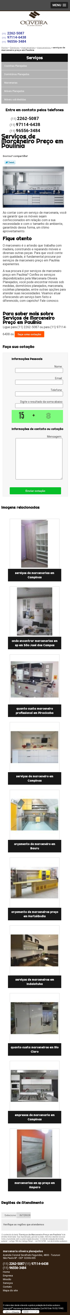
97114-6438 (16, 37)
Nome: (58, 366)
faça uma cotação (29, 334)
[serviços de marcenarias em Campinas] (34, 544)
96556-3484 (16, 41)
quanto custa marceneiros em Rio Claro (35, 1049)
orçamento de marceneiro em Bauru (34, 846)
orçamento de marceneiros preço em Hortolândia (34, 914)
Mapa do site (10, 1290)
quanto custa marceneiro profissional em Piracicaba (34, 711)
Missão (7, 1279)
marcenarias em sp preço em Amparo (35, 1185)
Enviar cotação (35, 490)
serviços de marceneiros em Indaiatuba (34, 982)
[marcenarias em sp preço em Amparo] (34, 1154)
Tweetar (10, 162)
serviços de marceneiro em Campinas (34, 778)
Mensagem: (54, 436)
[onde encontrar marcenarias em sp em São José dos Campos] (34, 611)
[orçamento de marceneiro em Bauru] (34, 815)
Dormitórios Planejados (16, 74)
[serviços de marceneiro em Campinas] (34, 747)
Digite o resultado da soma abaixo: (41, 401)
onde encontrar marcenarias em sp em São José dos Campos (35, 643)
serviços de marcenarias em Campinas (34, 575)
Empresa (8, 1275)
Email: (59, 378)
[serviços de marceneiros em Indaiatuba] (34, 950)
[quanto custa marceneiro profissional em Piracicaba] (34, 679)
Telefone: (57, 390)
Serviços (34, 57)
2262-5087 (15, 33)
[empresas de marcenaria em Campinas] (34, 1086)
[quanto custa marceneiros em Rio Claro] (34, 1018)
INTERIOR (25, 1215)
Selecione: (10, 1215)
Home (6, 1271)
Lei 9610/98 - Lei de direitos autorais (51, 1241)
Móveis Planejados (14, 91)
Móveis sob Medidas (15, 99)
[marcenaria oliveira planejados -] (35, 19)
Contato (7, 1286)
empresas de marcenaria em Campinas (35, 1117)
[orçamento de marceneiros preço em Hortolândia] (34, 882)
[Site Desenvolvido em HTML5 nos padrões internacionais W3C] (30, 1311)
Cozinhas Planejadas (15, 66)
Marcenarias (11, 82)
